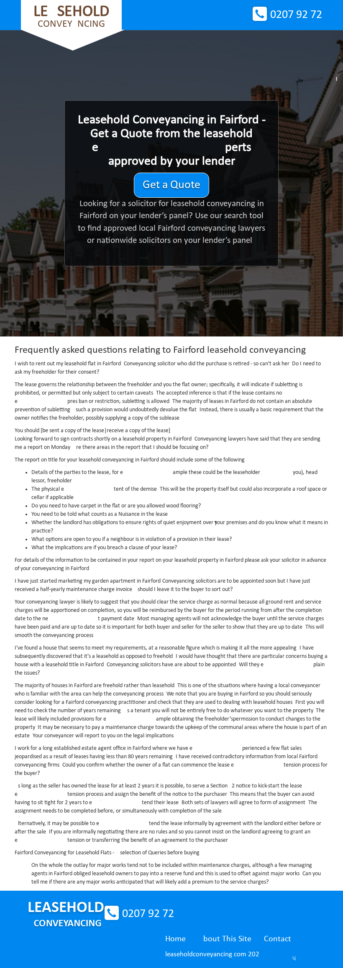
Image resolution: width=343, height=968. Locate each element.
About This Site (224, 939)
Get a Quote (171, 185)
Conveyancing (71, 16)
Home (175, 939)
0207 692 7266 (296, 15)
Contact (277, 939)
